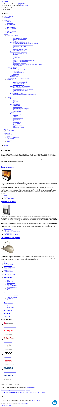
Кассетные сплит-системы (20, 49)
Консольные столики (18, 120)
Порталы (15, 101)
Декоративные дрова (18, 127)
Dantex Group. (4, 1)
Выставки (9, 25)
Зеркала (15, 116)
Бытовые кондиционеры (16, 36)
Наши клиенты (11, 24)
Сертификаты (10, 130)
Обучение (9, 32)
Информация (8, 303)
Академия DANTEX (12, 285)
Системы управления (18, 72)
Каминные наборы (18, 118)
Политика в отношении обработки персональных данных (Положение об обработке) (23, 392)
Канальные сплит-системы (20, 47)
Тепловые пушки (14, 75)
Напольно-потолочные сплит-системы (23, 45)
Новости (9, 21)
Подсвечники (16, 123)
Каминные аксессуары (16, 114)
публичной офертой (30, 387)
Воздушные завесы (15, 76)
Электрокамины (14, 98)
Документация (10, 134)
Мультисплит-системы (19, 50)
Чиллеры (15, 54)
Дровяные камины (15, 104)
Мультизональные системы (20, 53)
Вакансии (9, 30)
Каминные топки (17, 107)
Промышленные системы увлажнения (20, 86)
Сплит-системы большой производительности (25, 60)
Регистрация (7, 17)
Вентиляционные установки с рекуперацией (24, 94)
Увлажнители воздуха (18, 85)
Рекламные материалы (13, 137)
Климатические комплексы (20, 82)
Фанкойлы (15, 56)
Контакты (6, 142)
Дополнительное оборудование (21, 108)
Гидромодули (16, 57)
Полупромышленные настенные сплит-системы (25, 43)
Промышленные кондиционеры (18, 52)
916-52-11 (22, 4)
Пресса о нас (10, 23)
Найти (5, 13)
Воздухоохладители (18, 41)
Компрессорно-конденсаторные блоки (23, 58)
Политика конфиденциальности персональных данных (15, 390)
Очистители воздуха (18, 83)
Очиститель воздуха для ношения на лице (18, 78)
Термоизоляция (17, 111)
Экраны (15, 126)
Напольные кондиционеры (20, 39)
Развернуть (3, 163)
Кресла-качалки (17, 122)
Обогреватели (13, 68)
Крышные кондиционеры (19, 63)
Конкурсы (9, 140)
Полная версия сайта (6, 405)
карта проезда (36, 400)
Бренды (6, 129)
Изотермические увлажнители (21, 87)
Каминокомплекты (18, 103)
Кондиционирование (12, 35)
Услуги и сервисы (11, 31)
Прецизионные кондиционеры (21, 61)
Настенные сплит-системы (20, 38)
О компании (7, 20)
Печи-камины (16, 105)
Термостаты (16, 71)
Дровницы (16, 115)
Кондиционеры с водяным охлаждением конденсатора (27, 64)
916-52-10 (24, 5)
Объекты (6, 131)
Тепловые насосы (17, 65)
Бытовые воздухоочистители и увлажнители (21, 80)
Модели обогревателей (19, 69)
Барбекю (12, 112)
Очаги (14, 100)
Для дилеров (7, 133)
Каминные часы (17, 119)
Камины (9, 97)
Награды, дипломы (12, 28)
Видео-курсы (10, 138)
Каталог (6, 34)
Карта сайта (7, 316)
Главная (6, 145)
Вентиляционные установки (17, 93)
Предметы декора (17, 125)
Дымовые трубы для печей (20, 109)
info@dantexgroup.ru (23, 403)
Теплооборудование (12, 67)
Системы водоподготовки (20, 91)
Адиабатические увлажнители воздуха (23, 89)
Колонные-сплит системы (20, 46)
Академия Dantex (11, 27)
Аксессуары (16, 74)
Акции (8, 136)
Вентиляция (10, 79)
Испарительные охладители (20, 90)
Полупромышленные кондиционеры (19, 42)
